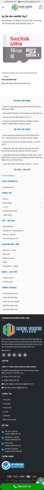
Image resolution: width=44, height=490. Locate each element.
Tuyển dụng (7, 215)
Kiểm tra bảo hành (9, 420)
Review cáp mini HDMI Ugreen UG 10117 (17, 117)
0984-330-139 (11, 2)
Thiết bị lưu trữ (8, 278)
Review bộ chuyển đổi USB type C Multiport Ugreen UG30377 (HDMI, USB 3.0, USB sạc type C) (20, 122)
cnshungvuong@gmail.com (30, 2)
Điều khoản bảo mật (10, 305)
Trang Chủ (6, 400)
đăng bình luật (32, 73)
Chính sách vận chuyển (11, 301)
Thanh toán (7, 408)
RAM (5, 262)
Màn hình (6, 254)
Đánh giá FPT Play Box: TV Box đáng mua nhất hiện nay (22, 113)
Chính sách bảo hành (10, 293)
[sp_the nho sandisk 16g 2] (22, 48)
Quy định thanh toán (10, 309)
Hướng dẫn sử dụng (10, 211)
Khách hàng (7, 203)
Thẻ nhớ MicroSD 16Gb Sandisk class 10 (18, 23)
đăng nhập (13, 83)
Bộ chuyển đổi (8, 226)
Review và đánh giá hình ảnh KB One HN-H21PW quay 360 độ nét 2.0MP (21, 108)
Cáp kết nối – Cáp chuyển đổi (13, 231)
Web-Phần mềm (24, 480)
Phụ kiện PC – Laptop (10, 266)
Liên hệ (5, 412)
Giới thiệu (14, 480)
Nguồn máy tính (8, 258)
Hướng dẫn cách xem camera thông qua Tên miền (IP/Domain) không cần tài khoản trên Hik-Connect (20, 150)
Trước (5, 77)
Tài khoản (6, 416)
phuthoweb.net (8, 187)
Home (7, 480)
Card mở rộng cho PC (10, 238)
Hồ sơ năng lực (9, 175)
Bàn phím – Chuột (9, 250)
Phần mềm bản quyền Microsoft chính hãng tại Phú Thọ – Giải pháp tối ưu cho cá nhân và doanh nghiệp (20, 136)
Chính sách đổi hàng (10, 297)
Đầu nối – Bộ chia (9, 234)
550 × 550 (33, 21)
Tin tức (5, 207)
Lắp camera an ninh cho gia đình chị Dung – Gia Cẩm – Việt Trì (21, 143)
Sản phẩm (6, 404)
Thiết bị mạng (8, 282)
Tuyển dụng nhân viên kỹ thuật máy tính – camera (20, 164)
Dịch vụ (5, 199)
